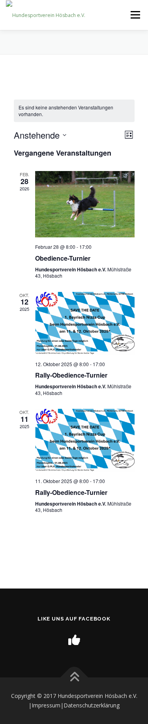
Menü (134, 14)
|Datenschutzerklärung (90, 705)
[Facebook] (74, 640)
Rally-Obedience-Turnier (71, 375)
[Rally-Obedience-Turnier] (85, 323)
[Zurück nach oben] (74, 678)
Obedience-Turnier (62, 258)
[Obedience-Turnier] (85, 204)
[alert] (74, 111)
